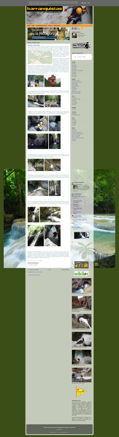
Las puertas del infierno (77, 208)
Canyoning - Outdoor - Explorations (80, 219)
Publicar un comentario (33, 264)
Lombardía (74, 101)
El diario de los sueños (77, 200)
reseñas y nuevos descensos (77, 137)
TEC (74, 223)
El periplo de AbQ (76, 195)
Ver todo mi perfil (80, 36)
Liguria (73, 100)
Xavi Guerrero (81, 33)
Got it (89, 3)
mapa (33, 25)
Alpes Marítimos (75, 80)
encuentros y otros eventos (77, 133)
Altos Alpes (74, 84)
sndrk (58, 432)
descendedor (75, 204)
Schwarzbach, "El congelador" (78, 228)
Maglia (60, 47)
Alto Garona (74, 83)
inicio (29, 25)
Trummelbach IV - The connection (79, 220)
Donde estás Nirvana (77, 215)
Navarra (73, 74)
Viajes (73, 129)
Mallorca (73, 73)
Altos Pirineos (74, 86)
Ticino (73, 123)
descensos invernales (76, 132)
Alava (73, 63)
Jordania (73, 109)
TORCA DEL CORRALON (77, 201)
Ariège (73, 87)
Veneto (73, 104)
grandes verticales (75, 135)
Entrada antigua (65, 269)
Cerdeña (73, 97)
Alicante (73, 65)
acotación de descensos (41, 25)
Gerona (73, 67)
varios (73, 140)
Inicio (49, 269)
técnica (73, 139)
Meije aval (75, 212)
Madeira (73, 113)
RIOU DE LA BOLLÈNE (34, 45)
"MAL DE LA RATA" (76, 205)
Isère (73, 90)
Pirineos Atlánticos (75, 91)
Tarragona (73, 76)
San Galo (73, 122)
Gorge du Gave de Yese (77, 224)
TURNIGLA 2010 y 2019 (77, 209)
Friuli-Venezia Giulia (75, 99)
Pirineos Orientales (75, 93)
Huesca (73, 69)
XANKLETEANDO (76, 227)
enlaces (50, 25)
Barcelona (73, 66)
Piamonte (73, 103)
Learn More (83, 3)
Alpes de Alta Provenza (76, 82)
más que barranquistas (77, 184)
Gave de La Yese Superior (77, 216)
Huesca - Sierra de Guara (76, 70)
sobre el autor (57, 25)
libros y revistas (75, 136)
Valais (73, 125)
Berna (73, 119)
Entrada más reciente (33, 269)
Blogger (68, 432)
